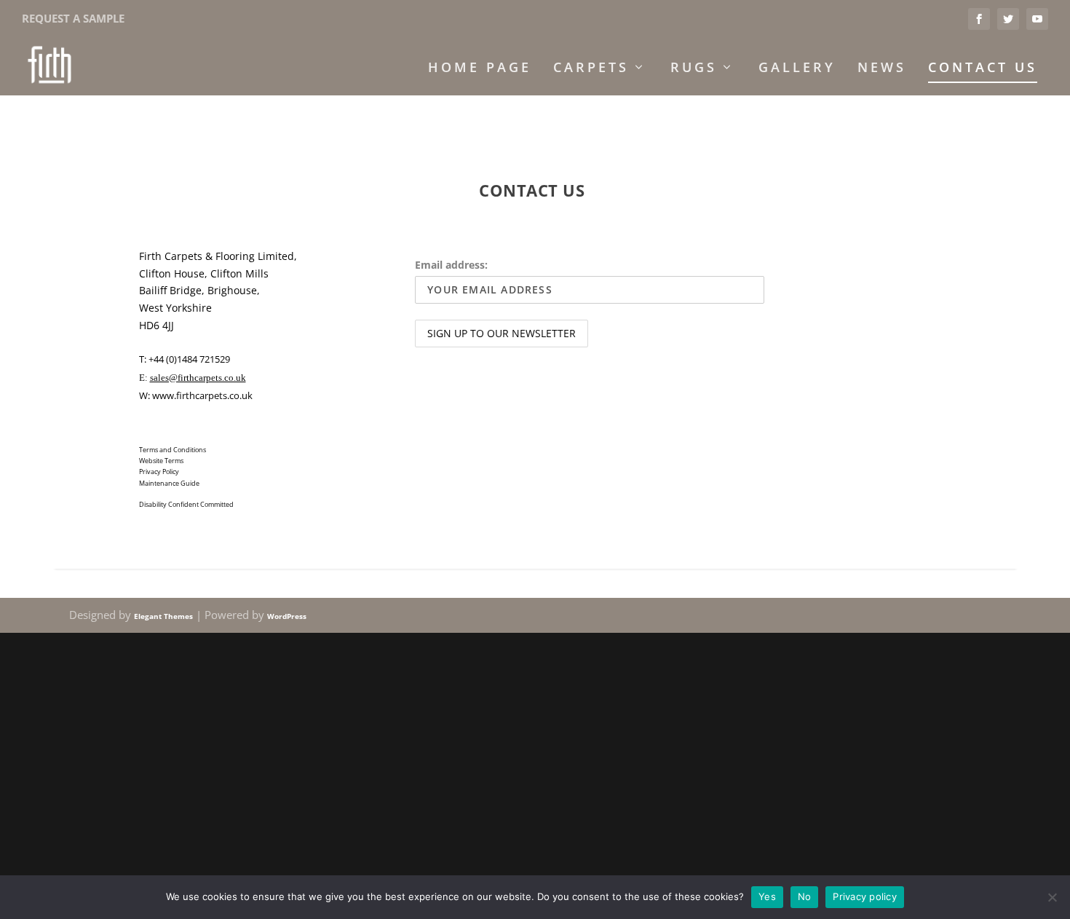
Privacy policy (865, 896)
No (805, 896)
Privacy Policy (159, 471)
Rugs (693, 68)
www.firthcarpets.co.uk (202, 395)
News (881, 68)
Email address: (451, 265)
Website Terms (161, 460)
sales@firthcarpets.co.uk (198, 377)
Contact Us (982, 68)
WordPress (286, 616)
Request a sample (73, 18)
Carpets (591, 68)
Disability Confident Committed (186, 504)
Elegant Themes (163, 616)
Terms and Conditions (172, 449)
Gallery (797, 68)
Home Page (479, 68)
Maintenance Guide (169, 483)
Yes (767, 896)
